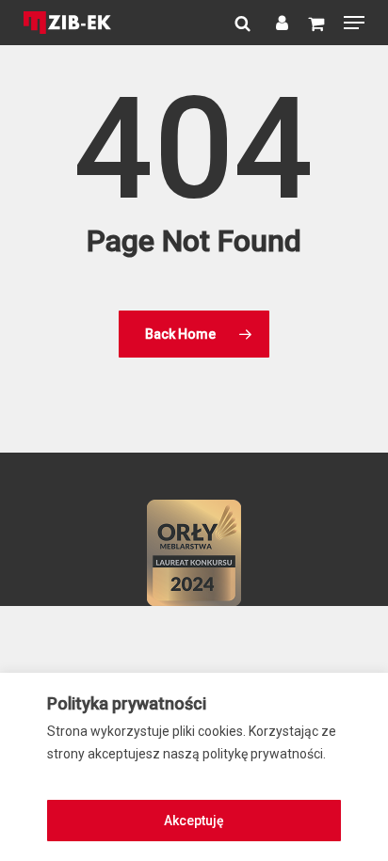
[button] (354, 22)
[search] (241, 22)
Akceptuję (194, 820)
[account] (278, 22)
